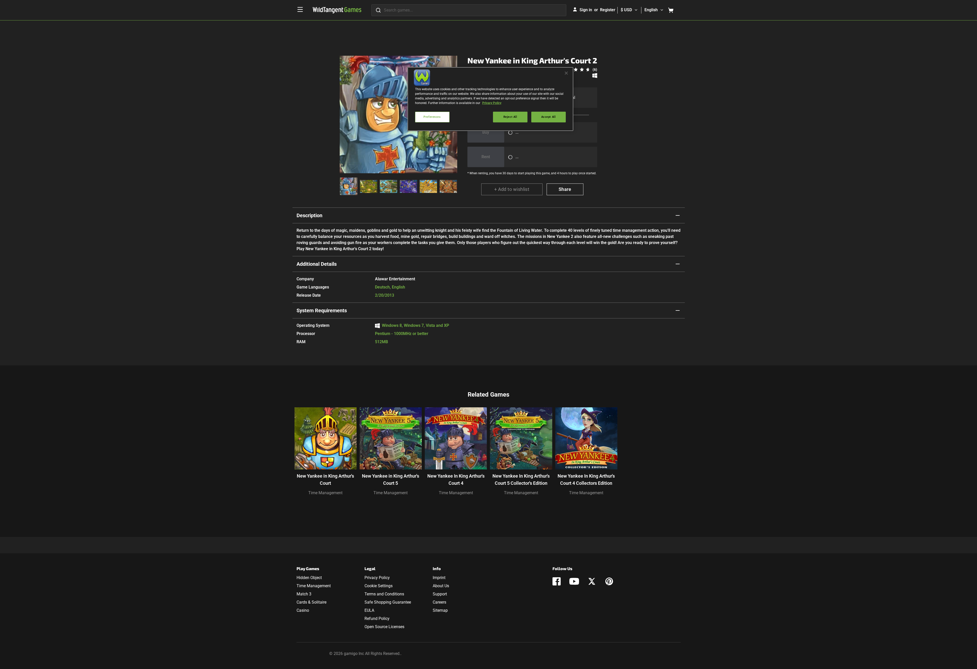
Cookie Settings (378, 585)
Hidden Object (309, 577)
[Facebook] (556, 581)
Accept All (548, 117)
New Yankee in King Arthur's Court (325, 479)
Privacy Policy (377, 577)
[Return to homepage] (337, 10)
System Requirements (322, 310)
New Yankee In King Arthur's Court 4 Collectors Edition (586, 479)
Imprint (439, 577)
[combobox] (468, 10)
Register (607, 9)
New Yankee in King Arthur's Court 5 (390, 479)
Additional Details (317, 264)
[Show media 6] (448, 186)
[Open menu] (300, 9)
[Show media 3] (388, 186)
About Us (441, 585)
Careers (439, 602)
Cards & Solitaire (311, 602)
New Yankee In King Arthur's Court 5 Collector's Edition (521, 479)
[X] (592, 581)
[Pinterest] (609, 581)
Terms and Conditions (384, 594)
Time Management (325, 492)
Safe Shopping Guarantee (387, 602)
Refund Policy (377, 618)
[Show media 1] (349, 186)
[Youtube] (574, 581)
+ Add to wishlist (511, 189)
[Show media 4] (408, 186)
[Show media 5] (428, 186)
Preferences (432, 117)
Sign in (586, 9)
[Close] (566, 73)
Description (309, 215)
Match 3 (304, 594)
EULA (369, 610)
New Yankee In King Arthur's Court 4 (456, 479)
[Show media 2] (369, 186)
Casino (303, 610)
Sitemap (440, 610)
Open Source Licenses (384, 626)
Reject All (510, 117)
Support (440, 594)
